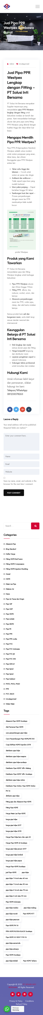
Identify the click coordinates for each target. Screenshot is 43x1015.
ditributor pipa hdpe (12, 796)
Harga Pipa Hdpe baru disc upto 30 (18, 837)
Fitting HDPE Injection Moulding (17, 569)
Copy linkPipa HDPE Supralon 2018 (18, 744)
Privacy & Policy (15, 1001)
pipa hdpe (25, 872)
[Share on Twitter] (16, 409)
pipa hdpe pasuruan (12, 919)
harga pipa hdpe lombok (14, 855)
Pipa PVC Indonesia (13, 649)
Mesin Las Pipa (11, 584)
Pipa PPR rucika (11, 639)
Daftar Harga (10, 554)
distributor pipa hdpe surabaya (16, 762)
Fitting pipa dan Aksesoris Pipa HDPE (18, 802)
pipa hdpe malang (30, 908)
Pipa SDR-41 (10, 664)
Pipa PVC (9, 644)
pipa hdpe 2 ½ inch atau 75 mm (17, 890)
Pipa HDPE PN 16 (12, 925)
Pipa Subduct (10, 679)
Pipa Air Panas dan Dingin (15, 599)
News (8, 594)
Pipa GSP (9, 609)
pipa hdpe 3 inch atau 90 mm (16, 896)
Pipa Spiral (9, 669)
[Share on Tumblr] (29, 409)
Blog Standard (11, 549)
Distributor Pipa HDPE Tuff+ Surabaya (19, 774)
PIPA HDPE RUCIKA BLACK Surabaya (19, 931)
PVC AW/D (10, 694)
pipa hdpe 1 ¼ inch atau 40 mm (17, 878)
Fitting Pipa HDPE (12, 807)
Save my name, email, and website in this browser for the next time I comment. (20, 482)
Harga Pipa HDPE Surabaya (15, 866)
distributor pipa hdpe (13, 750)
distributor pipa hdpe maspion (16, 756)
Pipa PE (8, 629)
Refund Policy (21, 1004)
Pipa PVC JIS (10, 654)
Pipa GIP (9, 604)
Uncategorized (24, 64)
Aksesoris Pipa (11, 544)
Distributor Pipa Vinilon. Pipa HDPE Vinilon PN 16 (20, 786)
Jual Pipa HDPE (11, 872)
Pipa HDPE (10, 614)
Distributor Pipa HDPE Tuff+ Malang (18, 768)
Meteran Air (10, 589)
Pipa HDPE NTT (28, 913)
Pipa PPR (9, 634)
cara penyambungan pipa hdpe (16, 733)
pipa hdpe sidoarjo (12, 949)
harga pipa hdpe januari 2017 (16, 849)
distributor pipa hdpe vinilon (15, 780)
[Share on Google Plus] (22, 409)
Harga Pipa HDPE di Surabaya (16, 843)
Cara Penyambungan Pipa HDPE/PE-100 (20, 739)
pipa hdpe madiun (12, 908)
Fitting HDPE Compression (15, 564)
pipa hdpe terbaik (12, 961)
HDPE (8, 579)
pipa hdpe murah (12, 913)
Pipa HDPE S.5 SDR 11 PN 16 (16, 937)
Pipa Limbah (10, 619)
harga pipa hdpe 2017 (13, 825)
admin (12, 64)
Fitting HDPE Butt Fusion (14, 559)
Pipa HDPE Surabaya (13, 955)
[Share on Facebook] (10, 409)
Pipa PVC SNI (11, 659)
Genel (8, 574)
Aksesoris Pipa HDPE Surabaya (16, 721)
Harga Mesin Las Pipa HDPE (15, 813)
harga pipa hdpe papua (14, 860)
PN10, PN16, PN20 (13, 684)
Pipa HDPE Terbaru (30, 961)
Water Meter (10, 704)
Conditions (29, 1001)
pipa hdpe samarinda (13, 943)
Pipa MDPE (10, 624)
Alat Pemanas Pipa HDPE (14, 727)
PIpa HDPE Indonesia (13, 902)
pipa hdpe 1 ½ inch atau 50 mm (17, 884)
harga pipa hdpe (11, 819)
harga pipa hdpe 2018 (13, 831)
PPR (7, 689)
